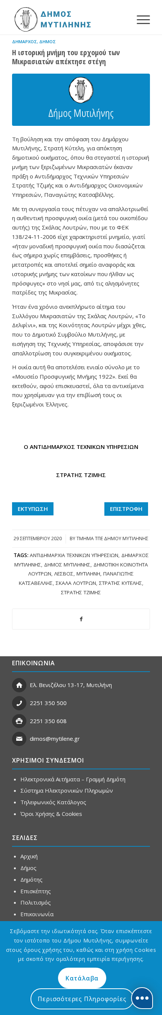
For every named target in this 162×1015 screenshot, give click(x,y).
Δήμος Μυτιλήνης (67, 564)
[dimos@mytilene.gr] (19, 739)
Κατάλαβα (82, 978)
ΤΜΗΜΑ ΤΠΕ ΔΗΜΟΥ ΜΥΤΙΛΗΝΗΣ (112, 538)
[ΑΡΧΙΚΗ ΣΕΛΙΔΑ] (52, 19)
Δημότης (31, 879)
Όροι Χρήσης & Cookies (51, 813)
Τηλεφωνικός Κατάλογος (53, 802)
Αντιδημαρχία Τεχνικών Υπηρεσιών (74, 555)
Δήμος (47, 41)
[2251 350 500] (19, 703)
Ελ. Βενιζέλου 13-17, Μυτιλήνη (71, 685)
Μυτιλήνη (88, 573)
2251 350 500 (48, 703)
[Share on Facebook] (81, 619)
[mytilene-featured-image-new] (81, 100)
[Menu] (139, 19)
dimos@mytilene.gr (55, 738)
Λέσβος (63, 573)
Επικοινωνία (36, 914)
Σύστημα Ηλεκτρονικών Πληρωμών (66, 790)
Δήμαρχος (24, 41)
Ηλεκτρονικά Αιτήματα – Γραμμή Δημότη (72, 779)
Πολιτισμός (35, 902)
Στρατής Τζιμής (81, 592)
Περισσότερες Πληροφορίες (82, 999)
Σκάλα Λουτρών (76, 583)
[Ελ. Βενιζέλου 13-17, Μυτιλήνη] (19, 685)
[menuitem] (139, 19)
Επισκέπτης (35, 891)
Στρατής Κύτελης (120, 583)
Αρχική (29, 856)
